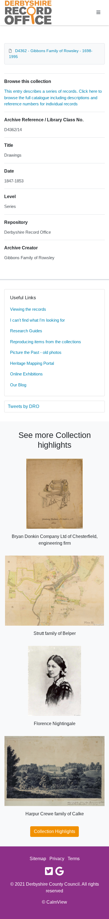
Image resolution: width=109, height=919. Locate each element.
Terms (74, 858)
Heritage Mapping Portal (32, 363)
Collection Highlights (54, 831)
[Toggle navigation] (98, 12)
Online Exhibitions (26, 374)
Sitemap (38, 858)
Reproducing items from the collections (45, 341)
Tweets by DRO (23, 406)
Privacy (56, 858)
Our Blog (18, 384)
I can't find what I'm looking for (37, 320)
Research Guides (26, 330)
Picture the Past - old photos (35, 352)
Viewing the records (28, 309)
